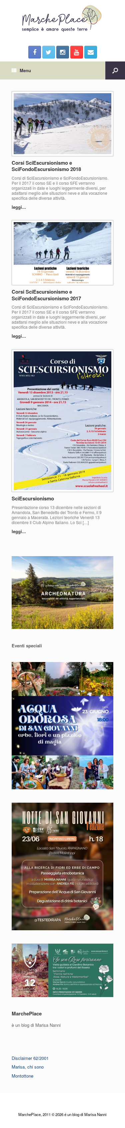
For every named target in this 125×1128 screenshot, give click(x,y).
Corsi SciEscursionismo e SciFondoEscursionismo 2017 (46, 295)
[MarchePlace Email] (90, 52)
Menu (25, 70)
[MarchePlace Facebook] (34, 52)
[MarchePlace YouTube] (76, 52)
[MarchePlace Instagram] (62, 52)
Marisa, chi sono (28, 1067)
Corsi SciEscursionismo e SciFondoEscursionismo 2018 (46, 166)
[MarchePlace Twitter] (48, 52)
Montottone (22, 1076)
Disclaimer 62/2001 (30, 1058)
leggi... (19, 207)
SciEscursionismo (33, 498)
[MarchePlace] (62, 19)
